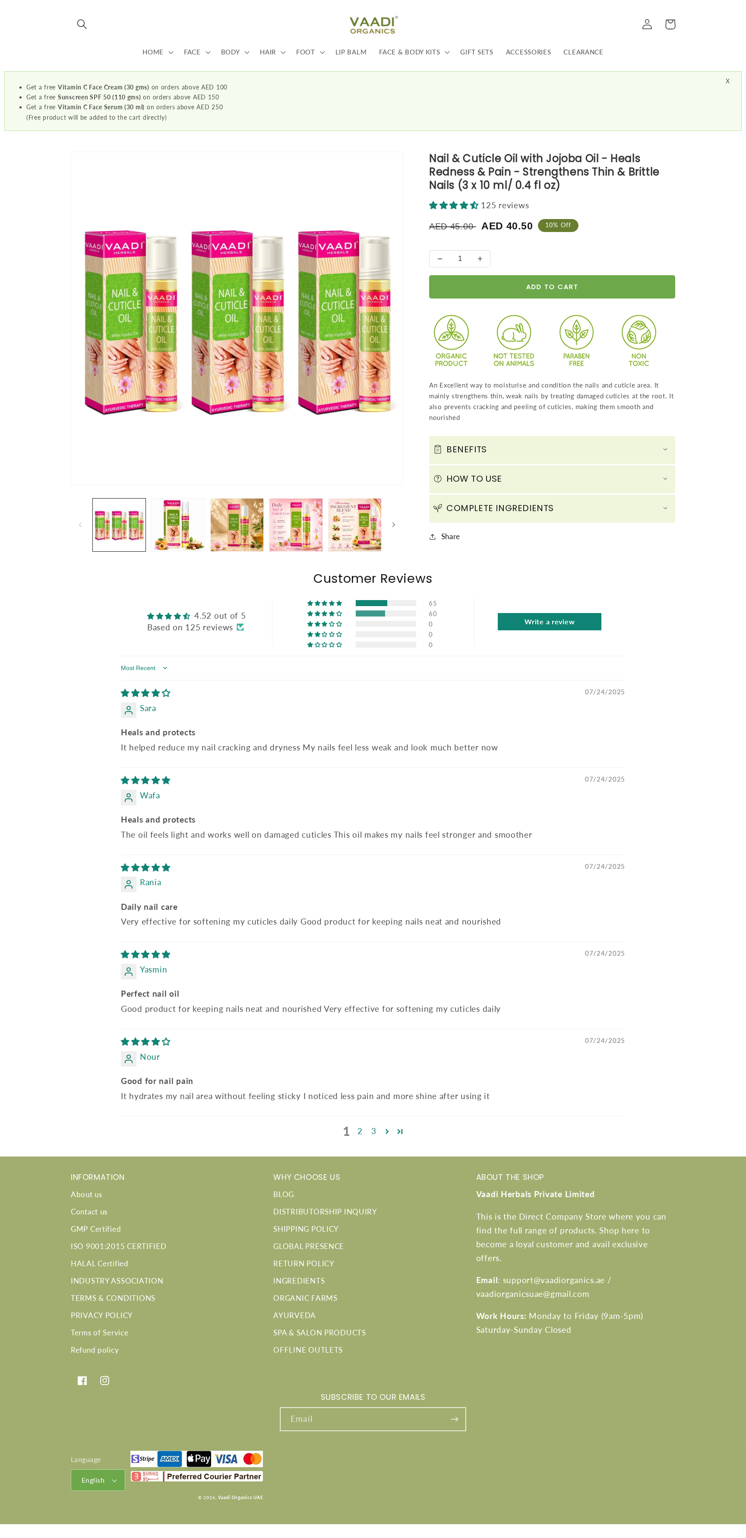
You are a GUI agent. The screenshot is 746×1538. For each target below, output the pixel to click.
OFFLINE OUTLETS (308, 1349)
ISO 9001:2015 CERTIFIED (119, 1246)
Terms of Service (100, 1332)
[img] (146, 693)
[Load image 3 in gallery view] (237, 525)
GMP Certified (96, 1228)
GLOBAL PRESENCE (308, 1246)
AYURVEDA (294, 1315)
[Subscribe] (454, 1419)
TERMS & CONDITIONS (113, 1298)
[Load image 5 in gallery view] (355, 525)
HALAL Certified (100, 1263)
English (93, 1480)
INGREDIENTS (299, 1280)
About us (86, 1194)
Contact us (89, 1211)
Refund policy (95, 1349)
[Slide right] (393, 524)
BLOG (283, 1194)
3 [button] (373, 1131)
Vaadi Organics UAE (240, 1497)
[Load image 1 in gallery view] (119, 525)
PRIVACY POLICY (102, 1315)
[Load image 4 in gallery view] (295, 525)
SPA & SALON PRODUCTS (319, 1332)
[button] (82, 24)
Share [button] (450, 536)
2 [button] (360, 1131)
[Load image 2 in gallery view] (178, 525)
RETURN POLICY (303, 1263)
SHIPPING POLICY (306, 1228)
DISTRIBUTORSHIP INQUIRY (325, 1211)
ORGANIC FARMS (305, 1298)
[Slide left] (80, 524)
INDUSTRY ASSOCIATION (117, 1280)
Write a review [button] (550, 621)
